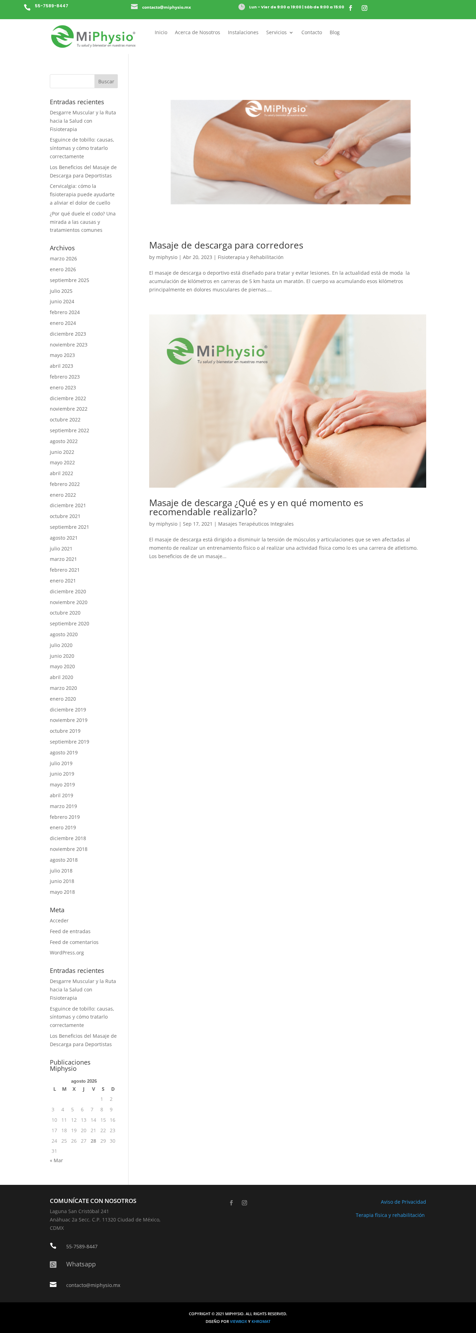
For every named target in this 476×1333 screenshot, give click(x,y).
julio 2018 (61, 870)
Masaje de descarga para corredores (226, 245)
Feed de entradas (70, 931)
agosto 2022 (64, 441)
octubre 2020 (65, 612)
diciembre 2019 (68, 709)
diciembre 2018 (68, 838)
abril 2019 (61, 795)
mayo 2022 (62, 462)
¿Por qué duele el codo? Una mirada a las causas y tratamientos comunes (83, 222)
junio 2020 (62, 656)
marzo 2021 (63, 559)
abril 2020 (61, 677)
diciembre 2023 (68, 333)
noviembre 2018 (68, 849)
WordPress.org (67, 952)
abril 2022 (61, 473)
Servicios (276, 33)
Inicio (161, 33)
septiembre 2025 (69, 280)
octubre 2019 (65, 731)
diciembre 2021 (68, 505)
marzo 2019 (63, 806)
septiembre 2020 (69, 623)
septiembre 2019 (69, 741)
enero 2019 (63, 827)
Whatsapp (81, 1264)
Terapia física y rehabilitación (391, 1215)
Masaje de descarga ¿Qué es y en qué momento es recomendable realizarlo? (256, 507)
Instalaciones (243, 33)
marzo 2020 (63, 688)
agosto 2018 (64, 859)
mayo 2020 (62, 666)
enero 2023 (63, 387)
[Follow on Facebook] (350, 8)
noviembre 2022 (68, 408)
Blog (335, 33)
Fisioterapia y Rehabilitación (251, 257)
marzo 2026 (63, 258)
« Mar (56, 1160)
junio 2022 (62, 452)
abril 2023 (61, 366)
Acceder (59, 920)
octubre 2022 (65, 419)
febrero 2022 (65, 484)
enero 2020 (63, 698)
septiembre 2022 (69, 430)
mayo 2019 (62, 784)
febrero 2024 (65, 312)
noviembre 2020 (68, 602)
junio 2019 (62, 773)
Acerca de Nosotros (197, 33)
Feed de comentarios (74, 942)
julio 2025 (61, 291)
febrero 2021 (65, 569)
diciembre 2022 (68, 398)
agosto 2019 (64, 752)
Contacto (311, 33)
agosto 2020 (64, 634)
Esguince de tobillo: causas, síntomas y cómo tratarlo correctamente (82, 148)
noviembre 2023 (68, 344)
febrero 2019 (65, 817)
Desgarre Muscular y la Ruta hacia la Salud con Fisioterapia (83, 120)
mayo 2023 (62, 355)
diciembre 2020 (68, 591)
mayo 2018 (62, 892)
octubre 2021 (65, 516)
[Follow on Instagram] (364, 8)
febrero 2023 (65, 376)
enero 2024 (63, 323)
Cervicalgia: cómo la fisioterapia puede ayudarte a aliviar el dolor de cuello (82, 194)
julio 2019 (61, 763)
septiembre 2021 (69, 527)
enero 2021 (63, 580)
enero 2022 (63, 495)
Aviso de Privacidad (403, 1201)
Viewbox (239, 1321)
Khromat (261, 1321)
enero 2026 (63, 269)
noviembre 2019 (68, 720)
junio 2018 (62, 881)
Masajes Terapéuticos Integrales (256, 523)
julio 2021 (61, 548)
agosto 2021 (64, 537)
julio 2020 (61, 645)
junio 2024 (62, 301)
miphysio (166, 257)
